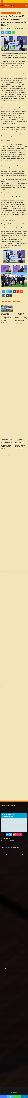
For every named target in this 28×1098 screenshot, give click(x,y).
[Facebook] (3, 291)
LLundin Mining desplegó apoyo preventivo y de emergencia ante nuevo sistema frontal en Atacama (7, 317)
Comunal (7, 10)
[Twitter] (7, 291)
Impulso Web (14, 1092)
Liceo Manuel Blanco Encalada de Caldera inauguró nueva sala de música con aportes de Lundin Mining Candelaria (7, 443)
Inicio (3, 10)
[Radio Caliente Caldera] (10, 5)
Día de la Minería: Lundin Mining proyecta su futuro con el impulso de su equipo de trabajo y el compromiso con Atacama (21, 318)
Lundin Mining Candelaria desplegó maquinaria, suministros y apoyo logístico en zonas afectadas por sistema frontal (20, 444)
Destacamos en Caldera (11, 13)
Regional (19, 13)
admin (3, 28)
